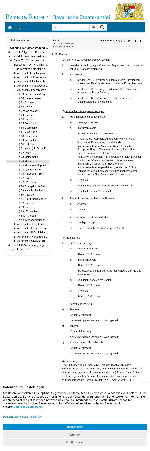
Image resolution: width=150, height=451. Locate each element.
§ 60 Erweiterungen (30, 98)
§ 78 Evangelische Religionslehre (37, 186)
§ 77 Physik (25, 178)
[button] (8, 47)
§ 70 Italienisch (27, 144)
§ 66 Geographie (28, 127)
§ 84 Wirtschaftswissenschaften (37, 219)
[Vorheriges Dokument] (135, 40)
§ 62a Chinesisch (28, 110)
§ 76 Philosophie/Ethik (31, 173)
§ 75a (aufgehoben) (30, 169)
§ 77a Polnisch (27, 182)
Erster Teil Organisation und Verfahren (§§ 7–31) (41, 60)
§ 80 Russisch (27, 194)
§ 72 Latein (25, 152)
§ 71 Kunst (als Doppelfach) (34, 148)
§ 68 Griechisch (28, 136)
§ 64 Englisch (26, 119)
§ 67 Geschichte (28, 131)
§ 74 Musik (25, 161)
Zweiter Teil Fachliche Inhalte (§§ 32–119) (37, 64)
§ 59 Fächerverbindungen (33, 94)
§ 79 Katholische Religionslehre (36, 190)
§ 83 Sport (25, 207)
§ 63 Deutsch (26, 115)
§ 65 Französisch (28, 123)
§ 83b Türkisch (27, 215)
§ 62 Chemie (26, 106)
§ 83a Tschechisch (29, 211)
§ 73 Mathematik (28, 156)
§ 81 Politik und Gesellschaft (35, 198)
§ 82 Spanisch (27, 203)
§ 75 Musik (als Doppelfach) (35, 165)
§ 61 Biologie (26, 102)
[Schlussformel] (21, 249)
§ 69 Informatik (27, 140)
